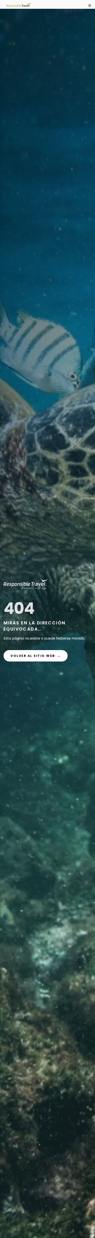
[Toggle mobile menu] (89, 5)
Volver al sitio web (36, 655)
